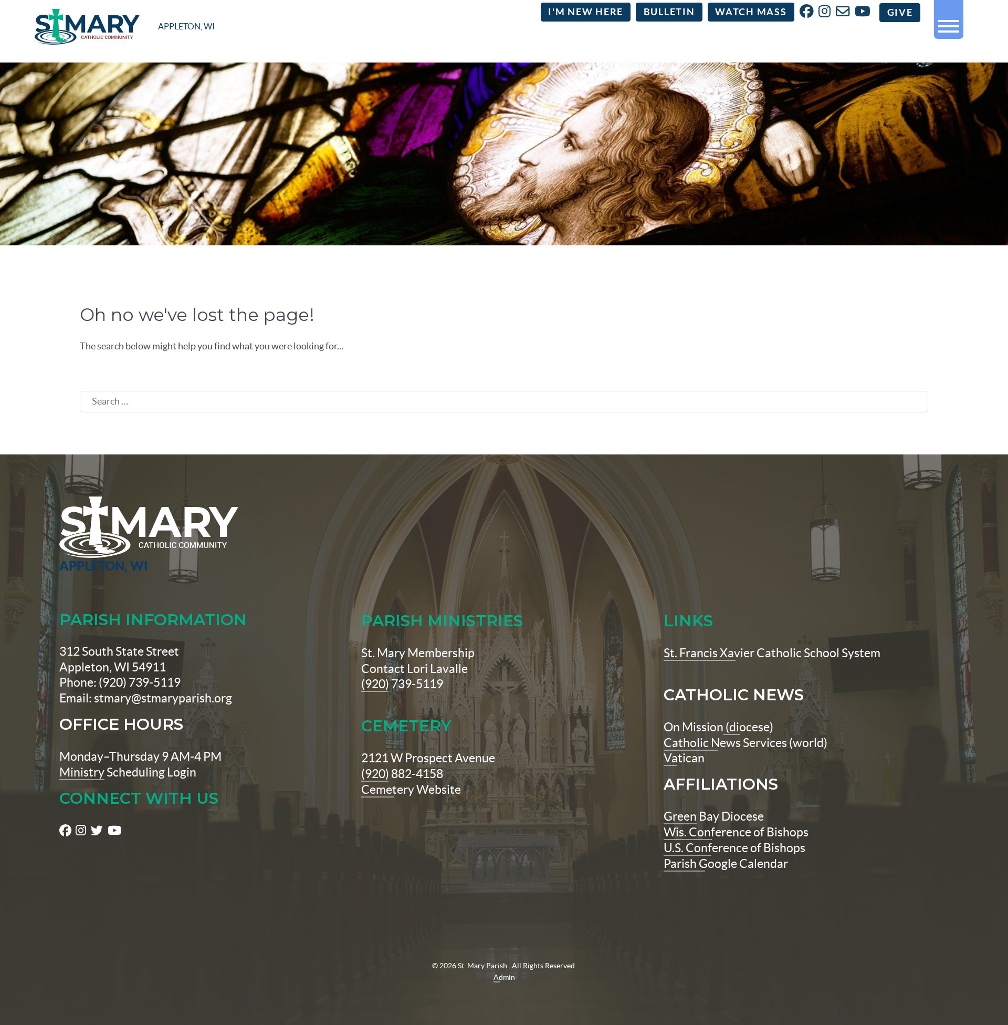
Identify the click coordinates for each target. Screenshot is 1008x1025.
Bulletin (669, 12)
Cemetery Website (411, 789)
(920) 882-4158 (402, 774)
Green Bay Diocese (714, 816)
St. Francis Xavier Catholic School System (772, 653)
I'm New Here (585, 12)
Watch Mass (751, 12)
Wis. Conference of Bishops (736, 832)
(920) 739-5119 (402, 684)
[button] (948, 22)
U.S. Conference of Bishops (734, 848)
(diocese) (748, 727)
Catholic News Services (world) (745, 743)
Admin (504, 977)
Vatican (684, 758)
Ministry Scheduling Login (127, 772)
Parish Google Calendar (726, 864)
